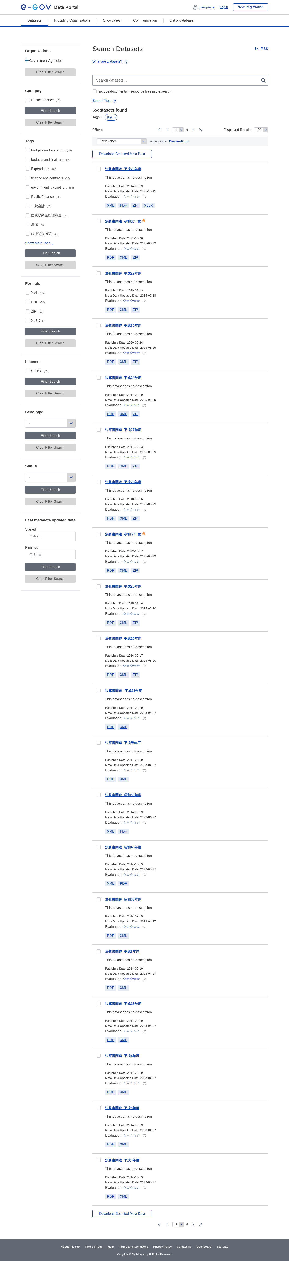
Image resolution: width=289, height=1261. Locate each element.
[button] (203, 7)
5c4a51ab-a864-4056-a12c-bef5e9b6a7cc (99, 169)
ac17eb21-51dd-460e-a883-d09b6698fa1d (99, 795)
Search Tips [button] (101, 100)
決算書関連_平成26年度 (123, 638)
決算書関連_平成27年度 (123, 430)
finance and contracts (50, 178)
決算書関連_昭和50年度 (123, 795)
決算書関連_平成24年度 (123, 378)
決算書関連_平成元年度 (123, 743)
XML (38, 293)
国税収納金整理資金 (49, 215)
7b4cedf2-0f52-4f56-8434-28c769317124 (99, 690)
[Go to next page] (193, 129)
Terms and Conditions (133, 1246)
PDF (38, 302)
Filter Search (50, 110)
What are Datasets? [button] (107, 61)
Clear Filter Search (50, 72)
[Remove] (115, 117)
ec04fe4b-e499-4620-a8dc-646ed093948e (99, 1160)
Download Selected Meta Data (122, 154)
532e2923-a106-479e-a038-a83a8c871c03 (99, 899)
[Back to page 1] (159, 129)
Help (111, 1246)
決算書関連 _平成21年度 (123, 690)
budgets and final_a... (50, 159)
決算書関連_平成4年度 (122, 1056)
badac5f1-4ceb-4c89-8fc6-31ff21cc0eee (99, 534)
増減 (38, 224)
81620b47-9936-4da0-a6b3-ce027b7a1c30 (99, 951)
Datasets (34, 20)
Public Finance (46, 100)
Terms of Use (94, 1246)
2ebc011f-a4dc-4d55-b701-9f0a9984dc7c (99, 325)
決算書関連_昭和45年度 (123, 847)
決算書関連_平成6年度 (122, 1160)
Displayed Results (237, 130)
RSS (264, 48)
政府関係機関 (44, 234)
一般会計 (41, 206)
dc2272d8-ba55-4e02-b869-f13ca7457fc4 (99, 273)
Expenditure (43, 169)
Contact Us (184, 1246)
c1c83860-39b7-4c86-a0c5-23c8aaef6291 (99, 378)
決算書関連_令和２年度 (123, 534)
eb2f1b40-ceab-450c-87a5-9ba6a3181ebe (99, 482)
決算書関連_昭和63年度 (123, 899)
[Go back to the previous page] (167, 129)
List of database (181, 20)
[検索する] (263, 80)
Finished (31, 547)
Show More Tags (37, 243)
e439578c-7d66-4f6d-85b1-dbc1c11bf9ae (99, 586)
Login (224, 7)
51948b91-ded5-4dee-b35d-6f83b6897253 (99, 847)
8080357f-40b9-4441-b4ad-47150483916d (99, 1003)
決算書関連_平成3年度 (122, 951)
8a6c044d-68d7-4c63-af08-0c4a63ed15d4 (99, 221)
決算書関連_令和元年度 (123, 221)
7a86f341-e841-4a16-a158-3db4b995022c (99, 638)
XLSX (38, 320)
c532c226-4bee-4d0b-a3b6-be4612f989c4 (99, 743)
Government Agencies (45, 61)
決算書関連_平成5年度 (122, 1108)
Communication (145, 20)
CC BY (39, 371)
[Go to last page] (200, 129)
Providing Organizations (72, 20)
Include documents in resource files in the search (134, 91)
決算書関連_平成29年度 (123, 273)
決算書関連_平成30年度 (123, 325)
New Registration (251, 7)
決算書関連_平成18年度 (123, 1003)
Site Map (222, 1246)
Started (30, 529)
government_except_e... (52, 187)
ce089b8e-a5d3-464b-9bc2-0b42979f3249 (99, 1056)
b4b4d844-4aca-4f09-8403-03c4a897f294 (99, 430)
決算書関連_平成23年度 (123, 169)
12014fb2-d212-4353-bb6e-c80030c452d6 (99, 1108)
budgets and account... (51, 150)
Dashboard (204, 1246)
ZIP (37, 311)
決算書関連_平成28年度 (123, 482)
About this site (70, 1246)
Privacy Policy (162, 1246)
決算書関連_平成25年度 (123, 586)
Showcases (112, 20)
